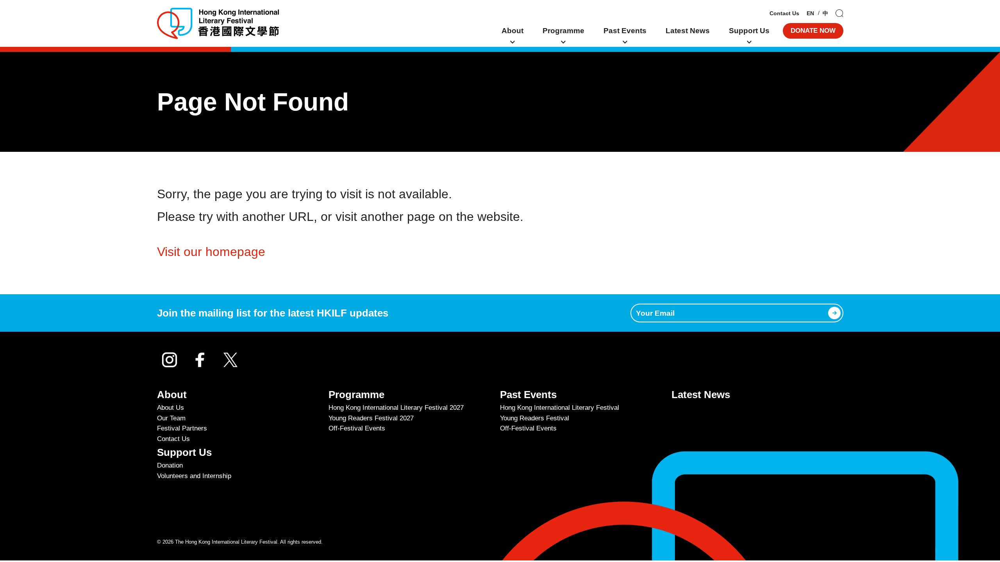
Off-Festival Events (357, 428)
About (512, 31)
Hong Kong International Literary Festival (559, 407)
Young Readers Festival (534, 418)
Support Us (749, 31)
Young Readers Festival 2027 (371, 418)
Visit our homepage (211, 252)
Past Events (625, 31)
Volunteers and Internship (194, 476)
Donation (170, 465)
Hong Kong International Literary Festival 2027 (396, 407)
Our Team (171, 418)
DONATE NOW (813, 30)
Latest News (688, 31)
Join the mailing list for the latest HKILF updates (272, 313)
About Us (170, 407)
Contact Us (784, 13)
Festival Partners (182, 428)
